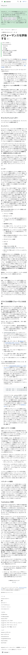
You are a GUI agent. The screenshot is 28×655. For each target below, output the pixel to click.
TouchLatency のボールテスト (12, 342)
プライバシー (4, 649)
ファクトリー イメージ (5, 607)
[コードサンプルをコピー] (26, 387)
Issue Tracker (3, 642)
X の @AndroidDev (5, 616)
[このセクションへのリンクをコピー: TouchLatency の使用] (15, 502)
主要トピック (14, 29)
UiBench (22, 341)
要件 (2, 600)
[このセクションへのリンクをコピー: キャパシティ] (10, 126)
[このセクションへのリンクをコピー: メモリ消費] (8, 278)
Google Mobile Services (6, 638)
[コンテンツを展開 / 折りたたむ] (10, 43)
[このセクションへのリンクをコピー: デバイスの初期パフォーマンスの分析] (4, 304)
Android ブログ (4, 618)
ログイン (24, 1)
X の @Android (4, 614)
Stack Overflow (4, 640)
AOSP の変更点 (19, 22)
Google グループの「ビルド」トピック (9, 624)
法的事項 (18, 647)
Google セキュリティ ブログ (7, 620)
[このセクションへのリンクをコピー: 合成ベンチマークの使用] (16, 428)
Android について (4, 647)
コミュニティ (12, 647)
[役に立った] (14, 32)
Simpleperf (24, 59)
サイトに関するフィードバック (15, 649)
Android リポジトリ (5, 598)
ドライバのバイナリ (5, 609)
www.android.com (5, 636)
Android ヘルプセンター (6, 632)
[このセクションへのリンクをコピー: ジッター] (7, 169)
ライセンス (23, 647)
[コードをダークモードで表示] (24, 387)
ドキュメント (4, 5)
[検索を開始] (18, 1)
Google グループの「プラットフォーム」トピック (11, 622)
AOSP (2, 29)
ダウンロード (4, 602)
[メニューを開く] (2, 1)
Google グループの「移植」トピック (8, 627)
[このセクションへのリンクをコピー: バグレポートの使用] (14, 481)
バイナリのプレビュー (5, 604)
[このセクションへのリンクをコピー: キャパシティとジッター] (19, 118)
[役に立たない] (16, 32)
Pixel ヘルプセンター (5, 634)
